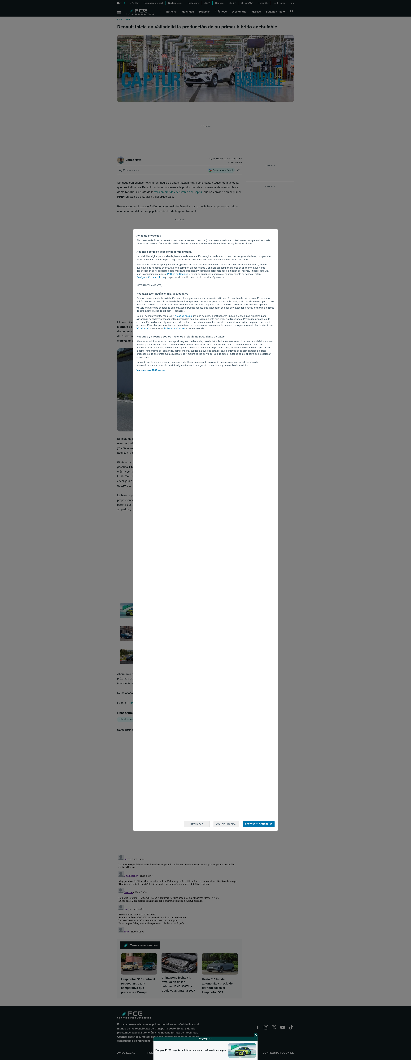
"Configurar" (142, 328)
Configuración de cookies (150, 277)
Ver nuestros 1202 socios (150, 370)
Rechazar (196, 824)
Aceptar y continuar (259, 824)
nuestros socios (183, 316)
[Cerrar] (256, 1035)
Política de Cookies (177, 274)
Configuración (226, 824)
